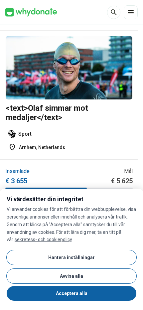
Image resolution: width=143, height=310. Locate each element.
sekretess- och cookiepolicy (43, 239)
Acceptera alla (71, 293)
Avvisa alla (71, 276)
